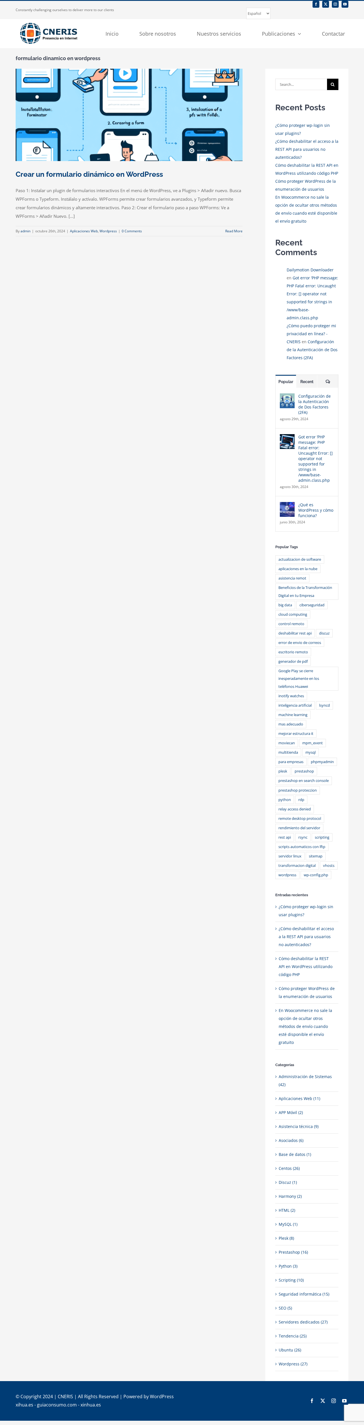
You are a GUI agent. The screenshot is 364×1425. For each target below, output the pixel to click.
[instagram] (335, 4)
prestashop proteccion (297, 790)
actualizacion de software (299, 559)
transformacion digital (297, 865)
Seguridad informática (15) (304, 1294)
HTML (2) (287, 1210)
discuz (324, 633)
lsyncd (324, 705)
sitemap (315, 856)
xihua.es (24, 1405)
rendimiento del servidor (299, 828)
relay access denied (294, 809)
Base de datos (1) (295, 1154)
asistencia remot (292, 578)
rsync (302, 837)
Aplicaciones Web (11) (299, 1098)
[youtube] (345, 4)
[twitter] (325, 4)
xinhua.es (90, 1405)
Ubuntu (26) (290, 1350)
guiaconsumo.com (57, 1405)
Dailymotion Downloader (310, 270)
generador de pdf (293, 661)
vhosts (328, 865)
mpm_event (312, 743)
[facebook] (316, 4)
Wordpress (108, 231)
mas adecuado (290, 724)
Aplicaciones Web (84, 231)
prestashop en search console (303, 780)
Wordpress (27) (293, 1364)
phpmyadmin (322, 761)
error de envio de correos (299, 642)
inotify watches (291, 696)
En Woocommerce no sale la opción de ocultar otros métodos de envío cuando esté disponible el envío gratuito (305, 1026)
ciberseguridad (311, 605)
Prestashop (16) (293, 1252)
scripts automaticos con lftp (301, 846)
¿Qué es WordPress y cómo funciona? (315, 510)
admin (25, 231)
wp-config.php (316, 875)
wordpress (287, 875)
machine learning (292, 714)
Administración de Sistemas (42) (305, 1080)
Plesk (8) (286, 1238)
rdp (301, 799)
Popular (285, 381)
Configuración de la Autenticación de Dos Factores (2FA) (312, 349)
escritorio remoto (293, 652)
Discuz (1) (288, 1182)
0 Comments (132, 231)
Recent (306, 381)
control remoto (291, 623)
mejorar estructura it (295, 733)
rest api (284, 837)
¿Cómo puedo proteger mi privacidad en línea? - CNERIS (311, 333)
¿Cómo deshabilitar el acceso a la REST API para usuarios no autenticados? (306, 149)
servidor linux (289, 856)
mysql (310, 752)
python (284, 799)
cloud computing (292, 614)
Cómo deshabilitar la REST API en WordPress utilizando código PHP (305, 966)
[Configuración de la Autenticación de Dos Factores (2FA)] (287, 397)
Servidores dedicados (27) (303, 1322)
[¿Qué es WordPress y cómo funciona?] (287, 506)
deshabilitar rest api (295, 633)
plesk (282, 771)
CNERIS (65, 1396)
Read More (234, 231)
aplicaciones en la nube (297, 568)
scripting (322, 837)
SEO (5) (285, 1308)
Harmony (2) (290, 1196)
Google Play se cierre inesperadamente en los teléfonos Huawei (298, 678)
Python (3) (288, 1266)
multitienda (288, 752)
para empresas (290, 761)
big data (285, 605)
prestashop (304, 771)
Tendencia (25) (293, 1336)
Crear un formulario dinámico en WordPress (89, 174)
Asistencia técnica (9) (298, 1126)
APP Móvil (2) (291, 1112)
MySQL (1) (288, 1224)
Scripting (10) (291, 1280)
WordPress (162, 1396)
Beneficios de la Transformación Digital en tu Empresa (305, 591)
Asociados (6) (291, 1140)
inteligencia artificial (295, 705)
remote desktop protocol (299, 818)
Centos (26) (289, 1168)
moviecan (286, 743)
